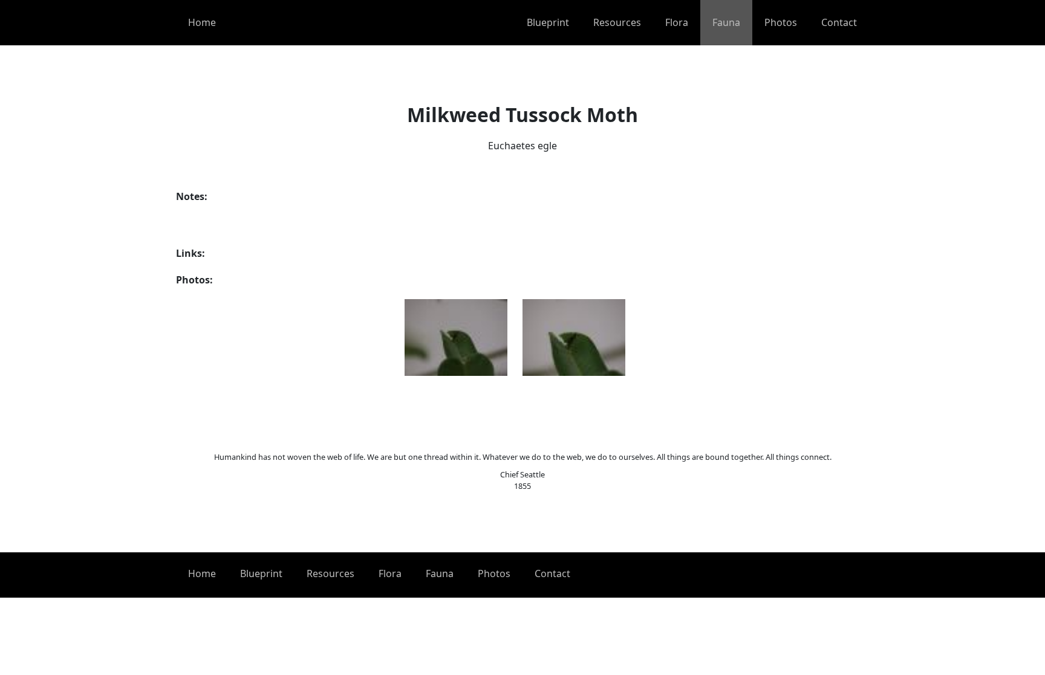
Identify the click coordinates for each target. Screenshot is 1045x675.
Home (202, 22)
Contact (839, 22)
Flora (676, 22)
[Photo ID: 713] (573, 337)
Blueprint (548, 22)
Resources (617, 22)
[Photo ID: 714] (456, 337)
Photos (780, 22)
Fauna (726, 22)
